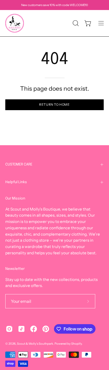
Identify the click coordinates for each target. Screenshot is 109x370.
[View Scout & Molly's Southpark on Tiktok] (21, 329)
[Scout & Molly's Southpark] (14, 23)
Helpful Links (16, 182)
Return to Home (54, 104)
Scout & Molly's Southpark (35, 343)
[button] (75, 23)
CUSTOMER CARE (18, 164)
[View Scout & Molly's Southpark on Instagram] (9, 329)
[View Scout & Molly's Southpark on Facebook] (34, 329)
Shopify (76, 343)
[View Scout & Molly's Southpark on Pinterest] (46, 329)
